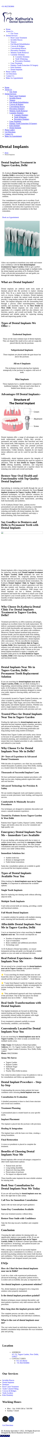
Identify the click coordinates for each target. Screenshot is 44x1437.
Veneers (13, 42)
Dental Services (11, 36)
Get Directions (11, 74)
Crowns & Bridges (18, 46)
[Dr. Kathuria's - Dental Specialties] (17, 23)
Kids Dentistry (16, 67)
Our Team (14, 34)
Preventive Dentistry (18, 50)
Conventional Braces (18, 48)
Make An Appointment (14, 78)
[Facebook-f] (11, 1419)
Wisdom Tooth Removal (20, 53)
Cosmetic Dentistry (18, 55)
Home (8, 29)
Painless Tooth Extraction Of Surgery (24, 65)
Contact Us (10, 76)
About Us (9, 31)
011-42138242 (21, 1361)
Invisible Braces (16, 40)
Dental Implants (16, 70)
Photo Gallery (11, 72)
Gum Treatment (16, 63)
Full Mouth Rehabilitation (20, 44)
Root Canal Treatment (19, 38)
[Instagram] (5, 1419)
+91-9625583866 (22, 1363)
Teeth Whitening (21, 59)
